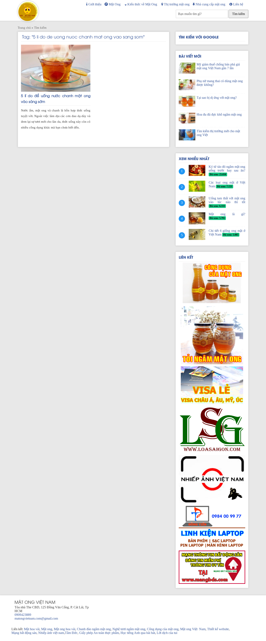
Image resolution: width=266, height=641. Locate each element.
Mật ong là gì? (227, 214)
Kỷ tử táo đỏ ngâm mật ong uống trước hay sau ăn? (227, 168)
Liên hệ (237, 4)
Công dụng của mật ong (163, 629)
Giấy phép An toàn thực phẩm (99, 633)
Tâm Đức (71, 633)
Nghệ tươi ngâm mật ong (128, 629)
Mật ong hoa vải (64, 629)
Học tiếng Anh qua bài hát (138, 633)
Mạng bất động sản (24, 633)
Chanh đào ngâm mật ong (94, 629)
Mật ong (46, 629)
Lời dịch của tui (167, 633)
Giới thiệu (94, 4)
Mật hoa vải (31, 629)
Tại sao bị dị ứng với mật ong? (217, 97)
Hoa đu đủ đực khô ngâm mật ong (219, 114)
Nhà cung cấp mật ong (210, 4)
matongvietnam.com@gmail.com (36, 618)
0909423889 (23, 614)
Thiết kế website (218, 629)
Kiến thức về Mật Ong (142, 4)
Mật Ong (114, 4)
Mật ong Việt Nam (193, 629)
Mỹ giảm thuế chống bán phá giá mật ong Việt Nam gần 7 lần (218, 66)
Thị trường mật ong (176, 4)
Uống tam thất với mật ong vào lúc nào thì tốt (227, 200)
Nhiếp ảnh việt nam (51, 633)
